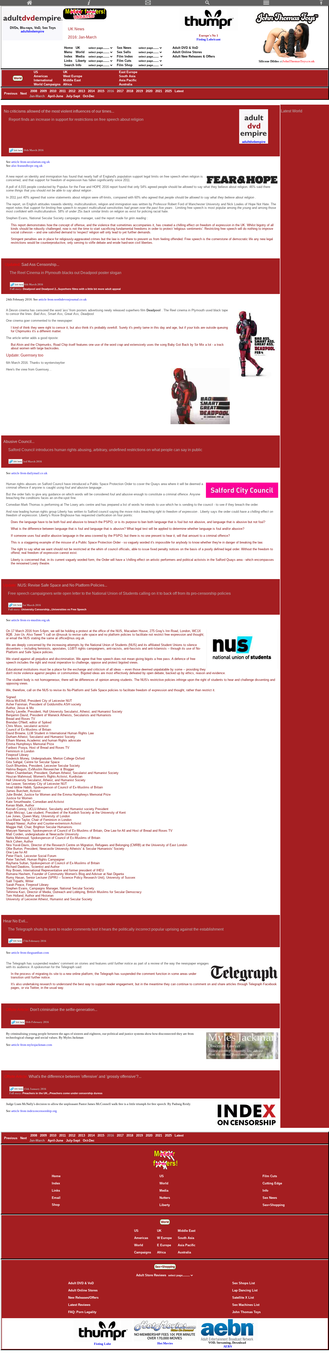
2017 (120, 91)
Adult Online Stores (187, 52)
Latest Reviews (79, 1305)
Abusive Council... (18, 442)
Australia (125, 84)
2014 (92, 91)
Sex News (124, 48)
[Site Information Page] (89, 4)
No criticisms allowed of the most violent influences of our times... (59, 111)
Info (78, 65)
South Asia (127, 76)
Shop (56, 1205)
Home (68, 48)
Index (68, 56)
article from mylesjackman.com (31, 1045)
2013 (82, 91)
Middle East (72, 80)
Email (56, 1198)
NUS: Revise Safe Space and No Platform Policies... (62, 585)
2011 (63, 91)
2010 (53, 91)
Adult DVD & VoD (185, 48)
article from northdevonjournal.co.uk (63, 299)
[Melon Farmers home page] (165, 1169)
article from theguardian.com (30, 952)
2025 (169, 91)
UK (78, 48)
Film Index (125, 56)
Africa (67, 84)
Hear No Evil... (15, 921)
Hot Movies (165, 1343)
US (36, 72)
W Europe (164, 1238)
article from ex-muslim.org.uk (30, 620)
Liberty (81, 61)
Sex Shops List (243, 1283)
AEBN (227, 1346)
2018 (130, 91)
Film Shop (124, 65)
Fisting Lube (102, 1344)
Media (80, 56)
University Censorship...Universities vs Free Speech (53, 609)
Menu (68, 52)
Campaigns (142, 1252)
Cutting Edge (272, 1183)
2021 (159, 91)
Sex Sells (124, 52)
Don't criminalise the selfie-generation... (63, 1010)
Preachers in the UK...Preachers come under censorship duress (62, 1093)
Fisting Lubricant (208, 39)
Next (24, 93)
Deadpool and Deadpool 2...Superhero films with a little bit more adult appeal (72, 288)
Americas (41, 76)
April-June (56, 96)
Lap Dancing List (244, 1290)
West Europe (72, 76)
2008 (34, 91)
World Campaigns (47, 84)
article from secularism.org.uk (30, 162)
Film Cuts (124, 61)
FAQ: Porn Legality (82, 1312)
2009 (44, 91)
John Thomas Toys (246, 1312)
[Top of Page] (323, 4)
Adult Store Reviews (151, 1275)
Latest (179, 91)
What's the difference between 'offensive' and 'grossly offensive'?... (85, 1076)
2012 (72, 91)
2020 (149, 91)
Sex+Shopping (274, 1205)
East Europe (128, 72)
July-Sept (73, 96)
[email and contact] (148, 4)
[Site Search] (207, 4)
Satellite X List (243, 1297)
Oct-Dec (89, 96)
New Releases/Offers (83, 1297)
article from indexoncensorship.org (34, 1111)
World (81, 52)
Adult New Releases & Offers (193, 56)
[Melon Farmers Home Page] (29, 4)
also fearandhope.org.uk (27, 165)
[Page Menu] (266, 4)
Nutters (164, 1198)
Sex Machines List (245, 1305)
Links (68, 61)
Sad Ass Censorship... (40, 264)
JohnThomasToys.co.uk (298, 61)
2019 (140, 91)
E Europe (164, 1245)
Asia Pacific (128, 80)
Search (69, 65)
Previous (11, 93)
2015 (101, 91)
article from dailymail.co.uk (29, 473)
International (43, 80)
